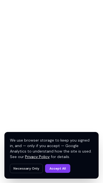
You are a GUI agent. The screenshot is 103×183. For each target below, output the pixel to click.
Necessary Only (26, 168)
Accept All (57, 168)
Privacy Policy (37, 156)
